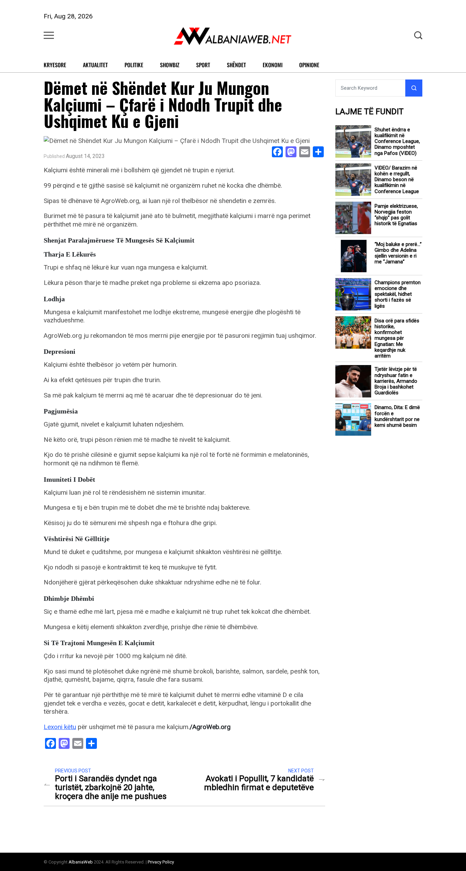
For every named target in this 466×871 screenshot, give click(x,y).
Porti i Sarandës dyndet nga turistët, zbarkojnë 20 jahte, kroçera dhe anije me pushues (110, 787)
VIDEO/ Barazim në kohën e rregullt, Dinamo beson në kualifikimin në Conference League (397, 179)
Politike (134, 65)
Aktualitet (95, 65)
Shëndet (236, 65)
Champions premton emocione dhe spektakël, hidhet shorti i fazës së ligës (398, 294)
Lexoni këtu (60, 727)
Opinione (309, 65)
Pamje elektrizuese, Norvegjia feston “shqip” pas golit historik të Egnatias (396, 215)
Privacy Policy (161, 862)
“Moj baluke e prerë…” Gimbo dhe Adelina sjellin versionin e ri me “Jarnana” (398, 253)
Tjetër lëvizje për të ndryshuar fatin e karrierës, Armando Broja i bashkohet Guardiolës (396, 381)
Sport (203, 65)
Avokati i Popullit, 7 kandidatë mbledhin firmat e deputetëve (259, 783)
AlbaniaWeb (81, 862)
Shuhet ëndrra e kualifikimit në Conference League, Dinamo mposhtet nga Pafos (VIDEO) (397, 141)
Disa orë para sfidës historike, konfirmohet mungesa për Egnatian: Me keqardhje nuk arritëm (397, 338)
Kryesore (55, 65)
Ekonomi (272, 65)
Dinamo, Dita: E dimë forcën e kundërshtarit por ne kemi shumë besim (397, 417)
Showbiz (169, 65)
